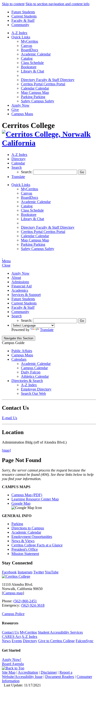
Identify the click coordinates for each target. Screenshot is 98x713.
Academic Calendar (36, 54)
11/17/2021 (32, 685)
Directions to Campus (27, 528)
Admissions (20, 282)
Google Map (20, 503)
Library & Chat (32, 71)
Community (20, 25)
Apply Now (20, 105)
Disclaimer (49, 672)
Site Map (8, 672)
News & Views (22, 541)
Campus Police (13, 614)
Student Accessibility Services (60, 632)
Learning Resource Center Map (35, 499)
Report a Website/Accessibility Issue (37, 674)
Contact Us (10, 632)
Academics (19, 290)
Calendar (35, 88)
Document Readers (59, 677)
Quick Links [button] (20, 37)
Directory (30, 641)
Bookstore (28, 67)
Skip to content (13, 4)
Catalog (27, 58)
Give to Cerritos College (56, 641)
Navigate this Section (18, 338)
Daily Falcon (30, 372)
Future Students (23, 12)
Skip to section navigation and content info (57, 4)
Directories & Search (27, 381)
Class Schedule (32, 63)
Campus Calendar (34, 368)
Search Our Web (33, 393)
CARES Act (11, 637)
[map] (6, 450)
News (6, 641)
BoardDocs (29, 50)
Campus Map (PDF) (26, 495)
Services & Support (26, 295)
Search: (27, 172)
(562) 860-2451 (25, 601)
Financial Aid (21, 286)
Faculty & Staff (22, 20)
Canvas (26, 46)
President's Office (24, 549)
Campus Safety (37, 101)
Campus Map (35, 93)
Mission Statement (25, 554)
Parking (33, 97)
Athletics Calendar (35, 376)
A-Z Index (19, 33)
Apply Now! (11, 660)
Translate (47, 330)
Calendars (18, 359)
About (16, 278)
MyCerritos (29, 41)
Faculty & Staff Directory (47, 80)
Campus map (13, 593)
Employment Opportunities (31, 537)
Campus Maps (22, 114)
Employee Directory (36, 389)
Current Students (24, 16)
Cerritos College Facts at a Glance (37, 545)
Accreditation (28, 672)
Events (17, 641)
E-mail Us (9, 418)
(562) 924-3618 (32, 605)
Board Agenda (13, 664)
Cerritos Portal (43, 84)
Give (15, 110)
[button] (16, 167)
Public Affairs (21, 351)
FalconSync (84, 641)
